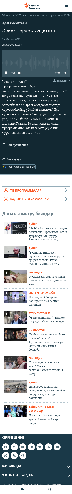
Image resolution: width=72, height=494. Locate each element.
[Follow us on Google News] (39, 446)
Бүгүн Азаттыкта (39, 313)
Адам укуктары (14, 23)
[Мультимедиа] (22, 489)
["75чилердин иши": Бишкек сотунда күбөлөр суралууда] (15, 317)
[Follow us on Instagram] (57, 446)
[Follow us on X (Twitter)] (14, 446)
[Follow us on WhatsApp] (5, 455)
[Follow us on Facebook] (5, 446)
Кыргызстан (37, 330)
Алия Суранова (12, 44)
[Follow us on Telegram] (31, 446)
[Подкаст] (22, 455)
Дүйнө (33, 224)
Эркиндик (35, 272)
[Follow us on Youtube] (22, 446)
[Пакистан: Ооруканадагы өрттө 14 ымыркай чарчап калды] (15, 411)
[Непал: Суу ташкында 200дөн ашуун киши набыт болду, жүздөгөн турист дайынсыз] (15, 386)
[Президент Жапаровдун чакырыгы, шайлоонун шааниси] (15, 297)
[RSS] (14, 455)
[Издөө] (49, 489)
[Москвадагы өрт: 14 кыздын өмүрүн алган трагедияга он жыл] (15, 276)
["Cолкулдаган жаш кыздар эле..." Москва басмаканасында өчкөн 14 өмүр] (15, 362)
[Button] (11, 160)
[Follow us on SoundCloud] (48, 446)
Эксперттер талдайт (42, 293)
